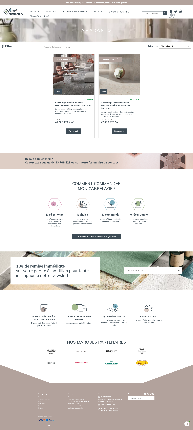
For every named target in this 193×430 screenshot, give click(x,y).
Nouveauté (100, 11)
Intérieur (34, 11)
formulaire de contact (103, 162)
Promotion (35, 16)
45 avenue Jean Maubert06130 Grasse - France (110, 409)
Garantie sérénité (44, 399)
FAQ (39, 401)
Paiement (41, 403)
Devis (40, 406)
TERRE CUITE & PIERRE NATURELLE (75, 11)
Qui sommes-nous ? (74, 397)
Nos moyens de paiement (77, 399)
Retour (40, 408)
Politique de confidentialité (77, 406)
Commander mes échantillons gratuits (96, 236)
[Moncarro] (13, 12)
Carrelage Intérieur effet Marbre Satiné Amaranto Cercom (115, 105)
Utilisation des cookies (75, 408)
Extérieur (50, 11)
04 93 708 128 (106, 397)
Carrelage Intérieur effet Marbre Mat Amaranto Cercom (73, 104)
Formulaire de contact (109, 404)
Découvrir (74, 131)
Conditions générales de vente (78, 401)
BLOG (46, 16)
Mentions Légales (74, 403)
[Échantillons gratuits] (173, 15)
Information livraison (45, 397)
